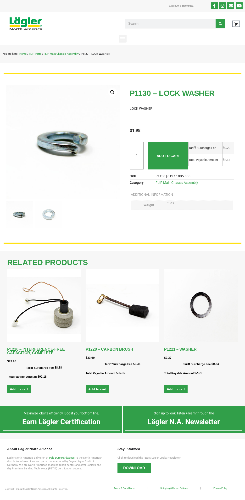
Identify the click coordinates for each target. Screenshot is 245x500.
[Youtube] (239, 5)
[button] (123, 39)
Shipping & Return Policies (174, 488)
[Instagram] (222, 5)
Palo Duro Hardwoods (62, 457)
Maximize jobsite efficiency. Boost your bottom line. (61, 413)
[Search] (220, 23)
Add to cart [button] (19, 389)
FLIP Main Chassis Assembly (61, 53)
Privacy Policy (220, 488)
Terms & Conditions (124, 488)
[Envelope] (230, 5)
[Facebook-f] (214, 5)
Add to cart (168, 156)
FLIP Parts (35, 53)
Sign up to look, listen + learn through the (184, 413)
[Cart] (236, 24)
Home (23, 53)
